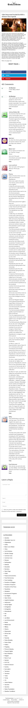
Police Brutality (8, 640)
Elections (6, 569)
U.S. (5, 680)
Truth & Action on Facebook (13, 701)
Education (7, 567)
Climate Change (8, 553)
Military (6, 627)
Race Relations (8, 653)
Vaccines (6, 684)
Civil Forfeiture (8, 551)
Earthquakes (7, 562)
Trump (6, 678)
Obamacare (7, 631)
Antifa (6, 544)
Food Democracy (9, 578)
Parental (6, 638)
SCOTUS (6, 662)
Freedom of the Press (10, 587)
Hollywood (7, 602)
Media (6, 622)
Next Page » (14, 64)
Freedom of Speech (9, 584)
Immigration (7, 607)
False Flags (7, 571)
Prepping (6, 647)
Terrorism (6, 671)
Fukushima (7, 589)
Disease (6, 560)
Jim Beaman (12, 88)
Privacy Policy (14, 699)
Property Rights (8, 651)
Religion (6, 655)
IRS (5, 615)
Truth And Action (9, 698)
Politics (6, 644)
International (7, 611)
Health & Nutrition (9, 600)
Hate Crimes (7, 598)
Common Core (8, 555)
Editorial (6, 564)
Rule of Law (7, 658)
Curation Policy (6, 699)
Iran (5, 613)
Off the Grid (7, 633)
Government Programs (10, 593)
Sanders (6, 660)
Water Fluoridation (9, 689)
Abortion (6, 538)
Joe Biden (7, 618)
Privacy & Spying (8, 649)
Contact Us (21, 699)
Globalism (7, 591)
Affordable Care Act (9, 540)
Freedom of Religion (10, 582)
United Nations (8, 682)
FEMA (6, 573)
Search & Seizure (9, 664)
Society (6, 667)
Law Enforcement (9, 620)
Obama (6, 629)
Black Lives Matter (9, 547)
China (5, 549)
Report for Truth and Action (13, 702)
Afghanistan (7, 542)
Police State (7, 642)
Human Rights (8, 604)
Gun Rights (7, 595)
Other (5, 635)
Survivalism (7, 669)
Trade (6, 675)
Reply (10, 91)
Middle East (7, 624)
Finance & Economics (10, 575)
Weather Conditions (9, 691)
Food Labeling (8, 580)
